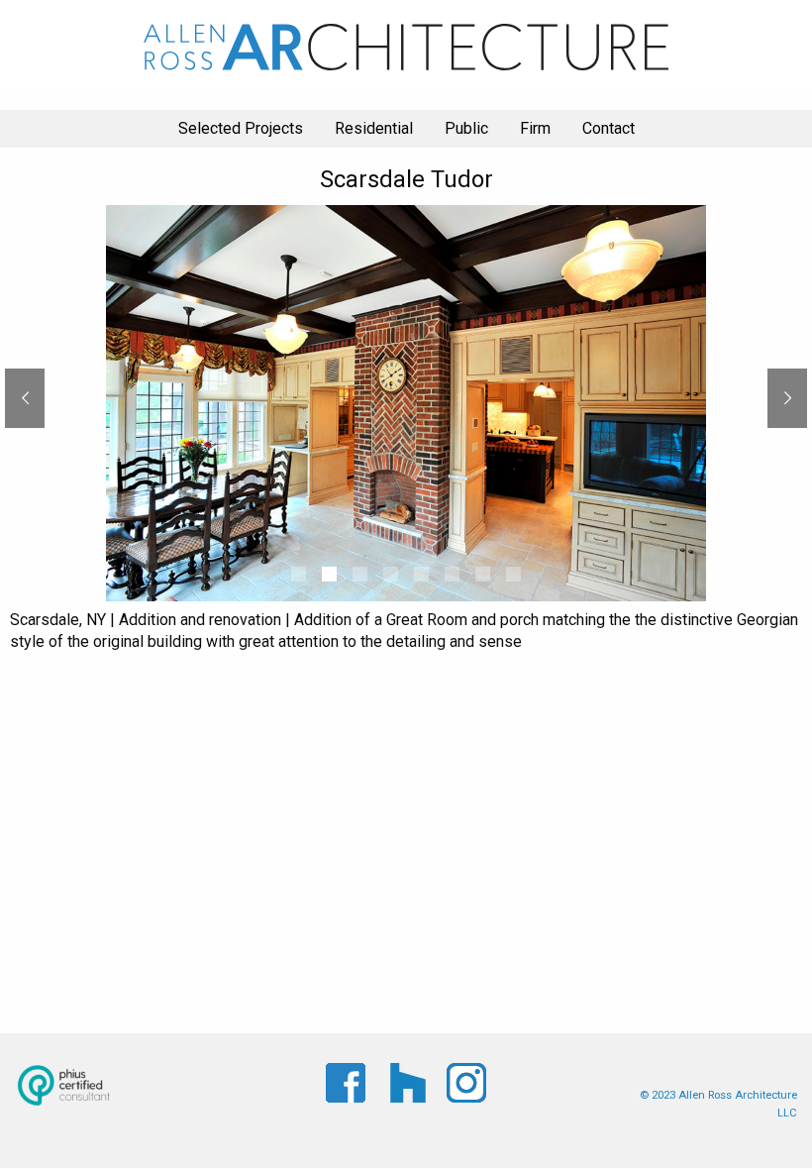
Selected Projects (240, 128)
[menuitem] (240, 129)
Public (466, 128)
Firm (535, 128)
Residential (374, 128)
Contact (608, 128)
